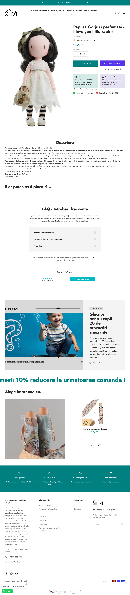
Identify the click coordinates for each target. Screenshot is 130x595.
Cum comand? (44, 513)
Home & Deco (81, 10)
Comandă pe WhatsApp (84, 93)
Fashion (94, 10)
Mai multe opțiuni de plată (113, 69)
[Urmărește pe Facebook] (6, 573)
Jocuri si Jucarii (56, 10)
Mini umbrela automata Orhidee (95, 429)
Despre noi (77, 509)
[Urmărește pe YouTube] (16, 573)
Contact (76, 505)
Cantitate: (76, 49)
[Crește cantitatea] (85, 54)
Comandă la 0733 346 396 (108, 93)
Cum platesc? (43, 517)
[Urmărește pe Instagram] (11, 573)
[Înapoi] (42, 2)
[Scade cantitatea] (76, 54)
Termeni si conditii (45, 505)
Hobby (69, 10)
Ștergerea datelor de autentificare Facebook (50, 529)
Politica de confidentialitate (48, 509)
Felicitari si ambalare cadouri (64, 15)
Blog (75, 513)
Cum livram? (43, 520)
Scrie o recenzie (82, 279)
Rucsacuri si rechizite (39, 10)
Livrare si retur (43, 524)
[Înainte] (87, 2)
